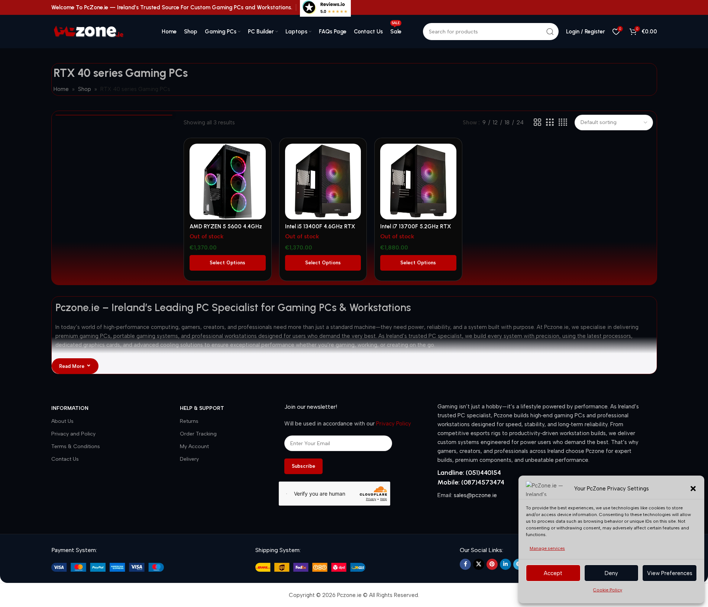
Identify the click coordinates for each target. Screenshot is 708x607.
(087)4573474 (482, 482)
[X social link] (478, 564)
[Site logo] (95, 31)
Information (69, 408)
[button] (693, 488)
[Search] (550, 31)
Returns (189, 421)
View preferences (669, 573)
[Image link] (107, 567)
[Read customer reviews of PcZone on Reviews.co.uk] (325, 7)
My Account (194, 446)
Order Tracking (198, 434)
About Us (62, 421)
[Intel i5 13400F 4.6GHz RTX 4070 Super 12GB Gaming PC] (323, 181)
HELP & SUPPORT (202, 408)
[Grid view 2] (537, 122)
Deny (611, 573)
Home (61, 89)
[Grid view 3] (549, 122)
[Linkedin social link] (505, 564)
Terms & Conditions (75, 446)
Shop (84, 89)
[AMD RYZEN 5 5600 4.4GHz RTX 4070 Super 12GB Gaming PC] (227, 181)
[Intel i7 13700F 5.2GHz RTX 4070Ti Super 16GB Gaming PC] (418, 181)
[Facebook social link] (465, 564)
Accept (553, 573)
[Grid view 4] (563, 122)
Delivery (189, 459)
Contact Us (65, 459)
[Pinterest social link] (492, 564)
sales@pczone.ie (475, 495)
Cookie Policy (607, 590)
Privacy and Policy (73, 434)
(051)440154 (483, 473)
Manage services (547, 548)
